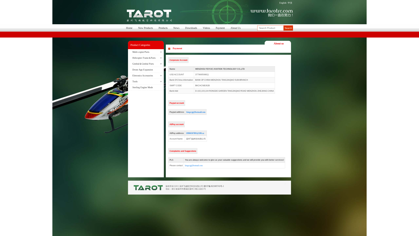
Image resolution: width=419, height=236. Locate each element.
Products (163, 28)
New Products (145, 28)
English (282, 3)
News (176, 28)
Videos (206, 28)
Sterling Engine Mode (142, 87)
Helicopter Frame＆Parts (143, 58)
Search (288, 28)
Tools (134, 81)
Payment (220, 28)
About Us (235, 28)
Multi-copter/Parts (140, 52)
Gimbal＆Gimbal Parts (143, 64)
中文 (290, 3)
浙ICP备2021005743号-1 (213, 186)
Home (129, 28)
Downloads (191, 28)
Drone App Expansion (142, 70)
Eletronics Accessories (142, 75)
